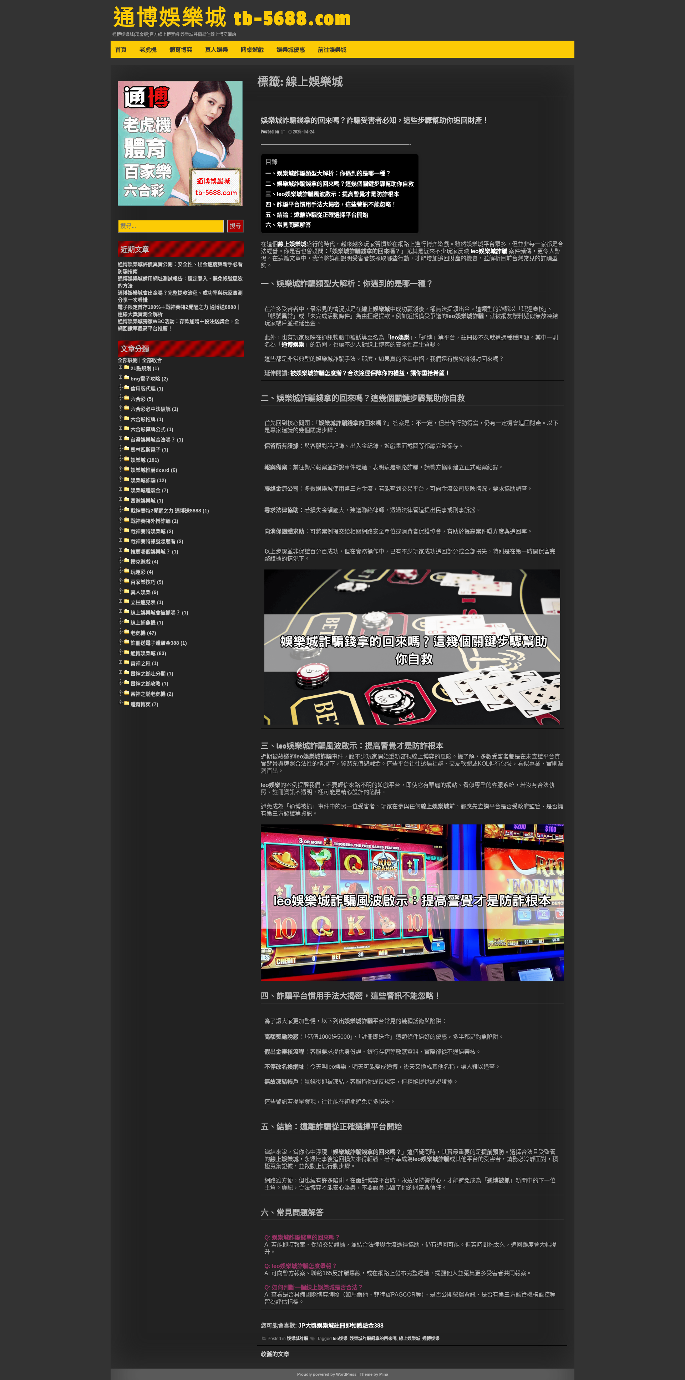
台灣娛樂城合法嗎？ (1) (157, 440)
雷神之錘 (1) (144, 663)
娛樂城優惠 (290, 49)
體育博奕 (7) (144, 704)
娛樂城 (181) (145, 460)
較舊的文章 (275, 1354)
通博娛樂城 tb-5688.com (232, 19)
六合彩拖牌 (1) (147, 419)
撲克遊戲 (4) (144, 561)
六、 (288, 225)
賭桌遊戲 (252, 49)
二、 (339, 184)
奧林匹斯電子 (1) (149, 450)
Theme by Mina (374, 1374)
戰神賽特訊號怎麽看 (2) (157, 541)
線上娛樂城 (292, 244)
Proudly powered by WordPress (326, 1374)
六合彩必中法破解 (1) (154, 409)
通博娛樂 (292, 345)
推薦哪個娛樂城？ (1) (154, 551)
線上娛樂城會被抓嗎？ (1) (159, 612)
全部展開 (128, 360)
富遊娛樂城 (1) (147, 501)
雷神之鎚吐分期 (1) (152, 673)
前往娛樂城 (332, 49)
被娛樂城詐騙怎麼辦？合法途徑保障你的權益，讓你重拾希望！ (370, 373)
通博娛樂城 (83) (148, 653)
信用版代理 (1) (147, 389)
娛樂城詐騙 (297, 1338)
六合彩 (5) (142, 399)
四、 (331, 204)
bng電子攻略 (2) (149, 379)
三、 (332, 194)
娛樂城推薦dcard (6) (154, 470)
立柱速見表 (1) (147, 602)
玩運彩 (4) (142, 572)
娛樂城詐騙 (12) (148, 480)
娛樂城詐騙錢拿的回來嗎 (373, 1338)
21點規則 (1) (145, 368)
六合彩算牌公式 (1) (152, 429)
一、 (328, 173)
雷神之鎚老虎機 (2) (152, 694)
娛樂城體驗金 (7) (149, 491)
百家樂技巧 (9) (147, 582)
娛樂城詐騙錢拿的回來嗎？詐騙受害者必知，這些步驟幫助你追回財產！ (375, 120)
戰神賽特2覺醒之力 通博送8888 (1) (170, 511)
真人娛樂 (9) (144, 592)
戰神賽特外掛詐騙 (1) (154, 521)
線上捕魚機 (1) (147, 623)
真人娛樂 (216, 49)
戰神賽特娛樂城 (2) (152, 531)
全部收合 (152, 360)
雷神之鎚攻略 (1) (149, 684)
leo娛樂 (400, 337)
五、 (316, 215)
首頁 (121, 49)
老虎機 (148, 49)
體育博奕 (180, 49)
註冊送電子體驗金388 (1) (159, 643)
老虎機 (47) (143, 633)
